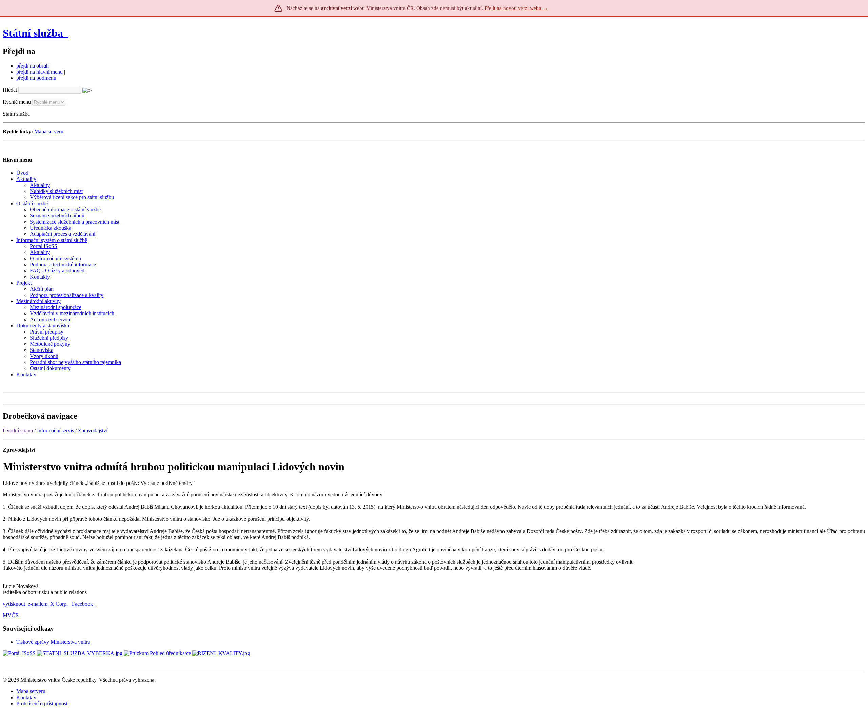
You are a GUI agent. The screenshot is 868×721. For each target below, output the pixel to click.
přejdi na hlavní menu (39, 72)
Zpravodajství (92, 430)
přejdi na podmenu (36, 78)
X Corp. (59, 604)
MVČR (11, 615)
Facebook (83, 604)
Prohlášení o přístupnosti (42, 703)
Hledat (10, 90)
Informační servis (55, 430)
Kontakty (26, 697)
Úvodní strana (18, 430)
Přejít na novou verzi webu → (516, 8)
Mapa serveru (48, 131)
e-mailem (37, 604)
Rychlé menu (17, 102)
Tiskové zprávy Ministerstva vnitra (53, 642)
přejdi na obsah (32, 66)
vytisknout (14, 604)
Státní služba (34, 33)
